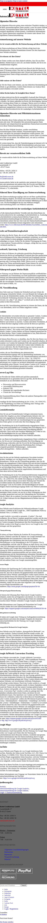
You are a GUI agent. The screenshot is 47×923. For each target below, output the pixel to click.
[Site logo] (19, 12)
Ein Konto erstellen (6, 922)
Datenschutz (8, 852)
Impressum (8, 854)
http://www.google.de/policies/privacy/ (18, 720)
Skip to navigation (6, 1)
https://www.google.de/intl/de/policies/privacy (19, 778)
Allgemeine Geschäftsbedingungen (16, 850)
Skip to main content (20, 1)
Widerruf (7, 859)
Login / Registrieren (11, 909)
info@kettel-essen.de (7, 821)
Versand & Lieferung (11, 857)
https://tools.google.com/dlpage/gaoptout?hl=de (23, 586)
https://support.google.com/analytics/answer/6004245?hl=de (25, 608)
